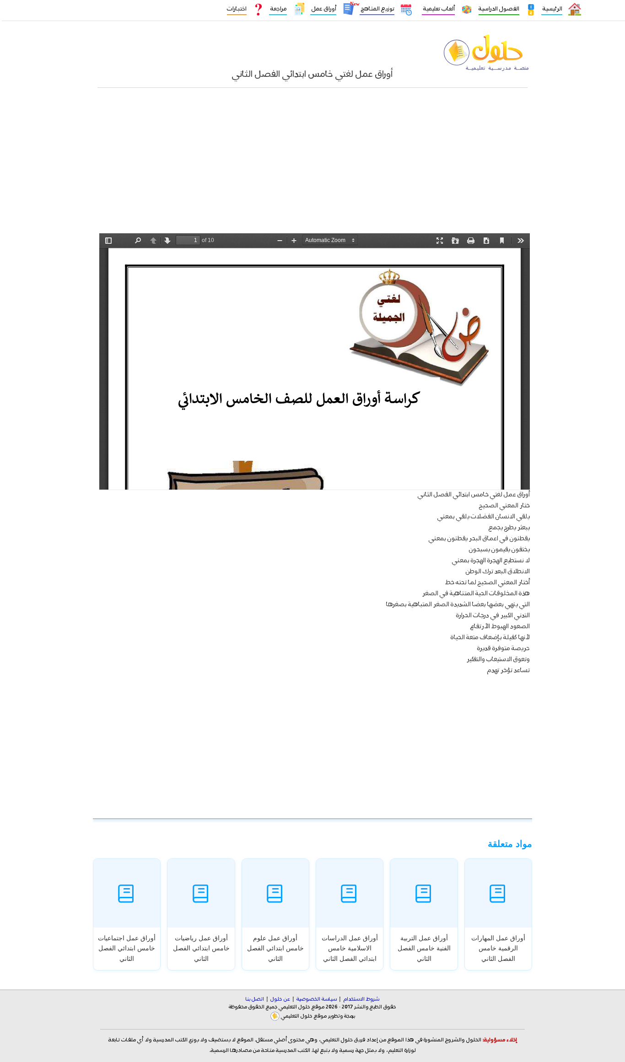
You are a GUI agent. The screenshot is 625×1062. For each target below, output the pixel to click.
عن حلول (280, 999)
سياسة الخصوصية (316, 999)
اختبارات (237, 9)
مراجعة (278, 9)
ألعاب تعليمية (438, 9)
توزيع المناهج (377, 9)
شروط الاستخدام (361, 999)
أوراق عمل (323, 9)
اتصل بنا (255, 999)
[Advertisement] (312, 165)
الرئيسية (551, 9)
